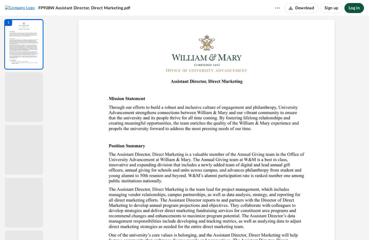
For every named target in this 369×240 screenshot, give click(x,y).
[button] (24, 44)
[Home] (20, 7)
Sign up (331, 8)
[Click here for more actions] (277, 8)
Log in (354, 8)
